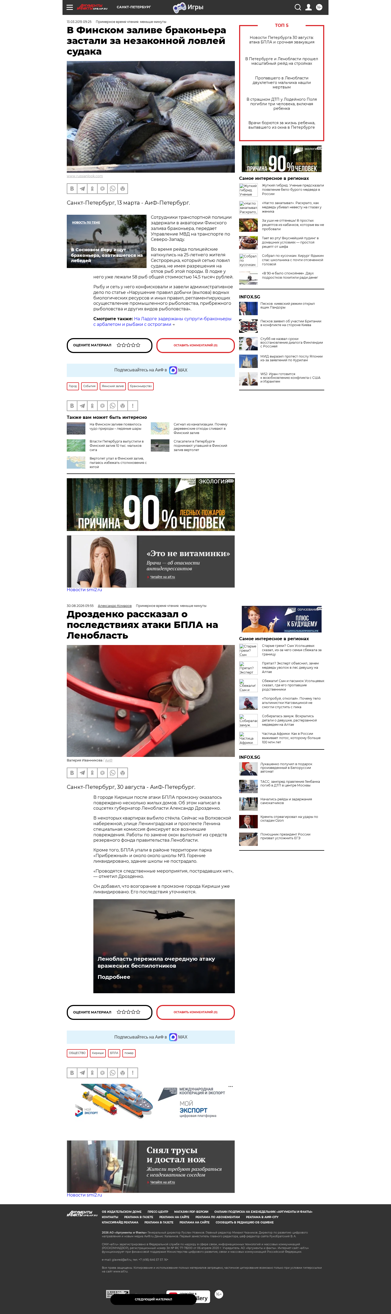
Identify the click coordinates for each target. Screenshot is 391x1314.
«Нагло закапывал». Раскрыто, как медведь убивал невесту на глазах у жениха (292, 207)
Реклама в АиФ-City (262, 1217)
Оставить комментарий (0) (196, 345)
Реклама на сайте (174, 1217)
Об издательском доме (122, 1212)
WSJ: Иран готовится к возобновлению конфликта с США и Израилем (290, 377)
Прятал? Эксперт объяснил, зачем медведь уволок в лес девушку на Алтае (290, 667)
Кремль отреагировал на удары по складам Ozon (289, 818)
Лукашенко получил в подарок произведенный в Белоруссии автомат (286, 767)
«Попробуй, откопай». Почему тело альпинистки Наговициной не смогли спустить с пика (291, 702)
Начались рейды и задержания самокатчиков (286, 801)
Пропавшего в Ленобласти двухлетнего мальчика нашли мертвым (282, 83)
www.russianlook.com (85, 176)
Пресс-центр (158, 1212)
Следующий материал (153, 1299)
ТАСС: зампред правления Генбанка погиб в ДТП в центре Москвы (290, 783)
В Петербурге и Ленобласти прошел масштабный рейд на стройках (281, 61)
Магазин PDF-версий (191, 1212)
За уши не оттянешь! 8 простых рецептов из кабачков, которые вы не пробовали (293, 224)
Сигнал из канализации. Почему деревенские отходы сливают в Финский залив (200, 428)
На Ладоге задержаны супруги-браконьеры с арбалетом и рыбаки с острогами (162, 321)
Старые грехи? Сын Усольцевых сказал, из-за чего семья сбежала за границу (292, 650)
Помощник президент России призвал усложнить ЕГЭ (285, 836)
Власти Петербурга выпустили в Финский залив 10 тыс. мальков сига (117, 445)
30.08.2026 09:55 (80, 606)
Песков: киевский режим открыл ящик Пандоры (287, 305)
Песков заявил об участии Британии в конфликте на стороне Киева (290, 323)
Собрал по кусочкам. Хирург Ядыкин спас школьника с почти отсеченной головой (293, 260)
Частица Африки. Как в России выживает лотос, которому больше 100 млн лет (291, 738)
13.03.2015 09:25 (79, 22)
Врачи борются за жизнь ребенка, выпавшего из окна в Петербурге (281, 125)
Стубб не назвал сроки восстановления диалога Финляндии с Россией (291, 342)
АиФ (109, 760)
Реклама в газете (138, 1217)
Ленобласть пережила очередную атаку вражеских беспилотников (156, 962)
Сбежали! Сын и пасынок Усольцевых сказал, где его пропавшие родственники (293, 685)
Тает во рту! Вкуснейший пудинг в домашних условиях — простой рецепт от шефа (290, 242)
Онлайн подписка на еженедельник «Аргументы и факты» (263, 1212)
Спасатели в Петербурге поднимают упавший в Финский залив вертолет (200, 445)
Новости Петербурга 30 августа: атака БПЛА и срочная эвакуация (281, 39)
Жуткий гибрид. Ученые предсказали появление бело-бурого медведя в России (293, 189)
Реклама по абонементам (218, 1217)
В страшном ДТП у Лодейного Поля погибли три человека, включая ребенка (282, 104)
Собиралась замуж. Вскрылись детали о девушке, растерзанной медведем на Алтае (289, 720)
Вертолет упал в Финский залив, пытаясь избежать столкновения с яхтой (118, 462)
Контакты (110, 1217)
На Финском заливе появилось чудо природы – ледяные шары (116, 426)
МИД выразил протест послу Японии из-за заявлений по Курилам (291, 358)
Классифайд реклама (120, 1222)
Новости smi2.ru (84, 589)
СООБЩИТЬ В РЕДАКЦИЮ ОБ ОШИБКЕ (245, 1222)
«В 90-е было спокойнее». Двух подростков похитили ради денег (290, 275)
